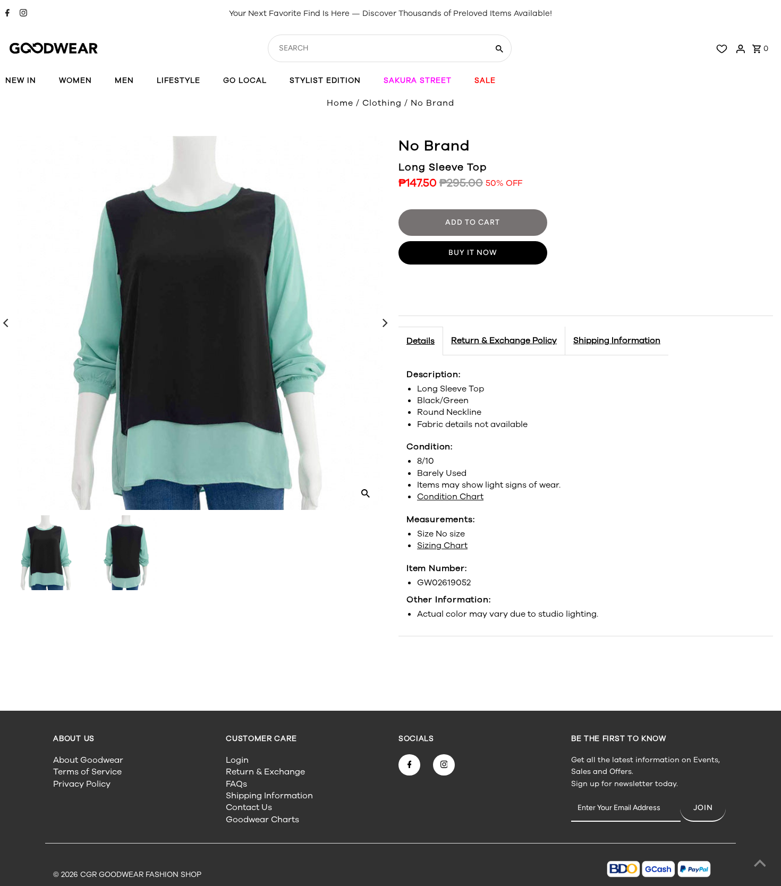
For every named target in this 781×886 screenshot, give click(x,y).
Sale (485, 80)
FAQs (236, 784)
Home (340, 103)
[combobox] (376, 48)
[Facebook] (6, 13)
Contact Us (249, 807)
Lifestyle (178, 80)
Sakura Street (418, 80)
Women (75, 80)
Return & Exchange (265, 772)
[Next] (384, 323)
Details (420, 341)
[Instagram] (22, 13)
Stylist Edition (325, 80)
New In (20, 80)
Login (237, 760)
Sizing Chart (442, 545)
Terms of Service (87, 772)
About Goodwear (88, 760)
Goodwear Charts (262, 819)
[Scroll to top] (759, 864)
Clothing (382, 103)
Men (124, 80)
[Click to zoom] (365, 493)
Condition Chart (450, 496)
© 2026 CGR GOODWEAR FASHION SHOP (127, 875)
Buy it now (472, 252)
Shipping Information (616, 340)
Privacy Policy (82, 784)
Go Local (245, 80)
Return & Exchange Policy (504, 340)
